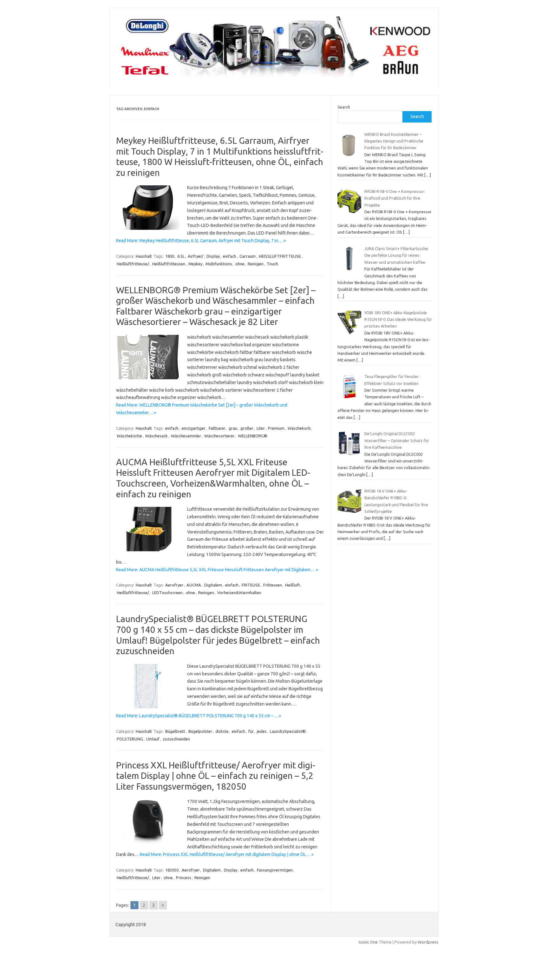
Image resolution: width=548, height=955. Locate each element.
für (251, 731)
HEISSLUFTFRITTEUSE (280, 256)
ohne (240, 264)
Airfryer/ (195, 256)
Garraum (247, 256)
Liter (261, 428)
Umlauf (153, 739)
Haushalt (144, 256)
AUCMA (193, 585)
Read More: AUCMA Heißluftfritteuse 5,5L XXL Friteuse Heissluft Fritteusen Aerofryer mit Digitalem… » (217, 569)
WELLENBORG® (252, 436)
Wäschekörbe (129, 436)
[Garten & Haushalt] (274, 76)
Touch (272, 264)
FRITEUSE (251, 585)
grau (233, 428)
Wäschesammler (186, 436)
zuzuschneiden (176, 739)
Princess (183, 877)
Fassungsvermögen (275, 870)
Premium (276, 428)
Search (343, 107)
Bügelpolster (200, 731)
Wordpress (428, 942)
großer (246, 428)
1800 (169, 256)
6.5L (181, 256)
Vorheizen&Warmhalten (239, 592)
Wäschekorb (299, 428)
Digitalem (213, 585)
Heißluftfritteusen (168, 264)
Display (213, 256)
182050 (172, 870)
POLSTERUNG (130, 739)
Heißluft (292, 585)
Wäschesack (156, 436)
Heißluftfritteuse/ (133, 264)
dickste (222, 731)
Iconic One (368, 942)
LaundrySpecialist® (288, 731)
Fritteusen (272, 585)
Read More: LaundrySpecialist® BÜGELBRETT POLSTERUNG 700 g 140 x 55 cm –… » (198, 715)
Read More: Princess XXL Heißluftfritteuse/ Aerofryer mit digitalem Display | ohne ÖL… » (227, 854)
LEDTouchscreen (167, 592)
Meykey (195, 264)
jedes (262, 731)
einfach (229, 256)
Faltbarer (217, 428)
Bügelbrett (175, 731)
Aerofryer (174, 585)
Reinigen (256, 264)
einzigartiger (194, 428)
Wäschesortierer (219, 436)
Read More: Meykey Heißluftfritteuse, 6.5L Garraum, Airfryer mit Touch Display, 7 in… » (201, 240)
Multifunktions (219, 264)
